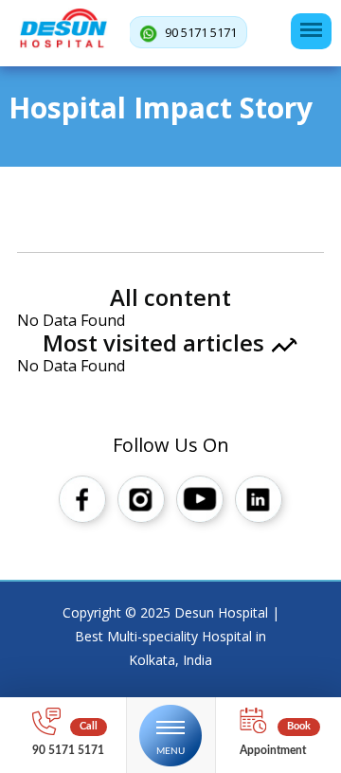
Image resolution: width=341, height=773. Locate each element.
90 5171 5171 (199, 32)
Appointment (273, 750)
